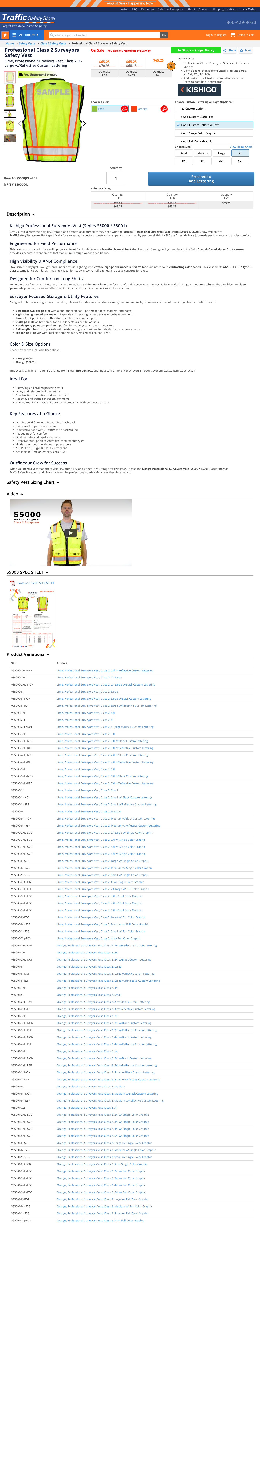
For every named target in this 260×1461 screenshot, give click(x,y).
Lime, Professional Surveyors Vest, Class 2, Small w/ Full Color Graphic (101, 931)
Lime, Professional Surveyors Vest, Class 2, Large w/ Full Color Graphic (101, 917)
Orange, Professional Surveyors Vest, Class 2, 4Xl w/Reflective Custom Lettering (107, 1044)
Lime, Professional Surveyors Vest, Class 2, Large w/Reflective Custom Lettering (107, 705)
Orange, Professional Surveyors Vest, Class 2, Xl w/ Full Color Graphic (100, 1220)
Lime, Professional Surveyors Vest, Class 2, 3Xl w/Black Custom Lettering (102, 741)
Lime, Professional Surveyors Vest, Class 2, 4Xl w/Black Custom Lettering (102, 755)
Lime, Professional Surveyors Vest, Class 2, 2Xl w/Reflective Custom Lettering (105, 670)
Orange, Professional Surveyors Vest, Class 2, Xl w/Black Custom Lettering (103, 1002)
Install (124, 9)
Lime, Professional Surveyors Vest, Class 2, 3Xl (86, 734)
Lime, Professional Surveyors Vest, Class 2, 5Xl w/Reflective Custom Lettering (105, 783)
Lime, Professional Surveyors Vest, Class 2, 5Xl (86, 769)
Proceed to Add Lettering (201, 179)
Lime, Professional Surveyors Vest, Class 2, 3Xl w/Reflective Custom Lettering (105, 748)
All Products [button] (27, 35)
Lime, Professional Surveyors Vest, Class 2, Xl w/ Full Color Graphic (99, 938)
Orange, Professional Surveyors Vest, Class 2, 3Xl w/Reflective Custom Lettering (107, 1030)
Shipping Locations (224, 9)
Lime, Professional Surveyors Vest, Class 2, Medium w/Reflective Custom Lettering (108, 825)
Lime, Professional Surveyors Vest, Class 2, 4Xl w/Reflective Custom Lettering (105, 762)
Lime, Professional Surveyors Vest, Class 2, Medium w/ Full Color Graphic (103, 924)
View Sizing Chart (241, 146)
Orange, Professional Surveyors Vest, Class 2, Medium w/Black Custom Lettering (107, 1093)
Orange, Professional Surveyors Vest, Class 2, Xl (87, 1107)
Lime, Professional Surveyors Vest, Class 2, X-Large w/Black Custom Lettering (105, 727)
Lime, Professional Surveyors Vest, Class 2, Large (87, 691)
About (191, 9)
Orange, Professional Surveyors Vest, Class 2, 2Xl (87, 952)
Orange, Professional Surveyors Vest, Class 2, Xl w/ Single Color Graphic (102, 1164)
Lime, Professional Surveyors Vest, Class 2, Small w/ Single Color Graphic (103, 875)
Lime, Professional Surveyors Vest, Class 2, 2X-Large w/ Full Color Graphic (103, 889)
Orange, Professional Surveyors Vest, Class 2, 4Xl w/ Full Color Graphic (101, 1185)
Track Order (248, 9)
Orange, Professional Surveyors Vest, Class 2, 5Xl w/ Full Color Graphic (101, 1192)
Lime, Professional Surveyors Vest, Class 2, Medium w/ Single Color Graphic (104, 868)
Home (10, 43)
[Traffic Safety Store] (27, 18)
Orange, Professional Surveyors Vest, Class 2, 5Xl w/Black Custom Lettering (104, 1058)
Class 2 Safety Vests (53, 43)
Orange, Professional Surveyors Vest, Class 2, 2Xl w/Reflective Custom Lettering (107, 945)
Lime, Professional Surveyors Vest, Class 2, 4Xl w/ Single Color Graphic (101, 846)
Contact (204, 9)
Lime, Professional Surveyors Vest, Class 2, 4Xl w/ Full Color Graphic (99, 903)
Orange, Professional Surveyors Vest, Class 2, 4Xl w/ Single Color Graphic (103, 1129)
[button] (84, 124)
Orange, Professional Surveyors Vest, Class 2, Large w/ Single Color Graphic (104, 1143)
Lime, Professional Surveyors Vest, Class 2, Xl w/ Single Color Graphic (100, 882)
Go (164, 35)
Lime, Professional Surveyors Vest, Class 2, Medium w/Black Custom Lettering (106, 818)
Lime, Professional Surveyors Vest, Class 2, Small (87, 790)
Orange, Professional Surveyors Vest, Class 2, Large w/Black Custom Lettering (106, 973)
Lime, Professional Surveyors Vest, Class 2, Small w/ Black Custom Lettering (104, 797)
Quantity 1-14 (104, 73)
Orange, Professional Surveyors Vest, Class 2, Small (89, 995)
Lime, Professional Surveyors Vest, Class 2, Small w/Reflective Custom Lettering (107, 804)
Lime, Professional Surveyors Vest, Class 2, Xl (85, 720)
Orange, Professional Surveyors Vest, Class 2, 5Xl (87, 1051)
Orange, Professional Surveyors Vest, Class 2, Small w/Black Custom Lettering (106, 1072)
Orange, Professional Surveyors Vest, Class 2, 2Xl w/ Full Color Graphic (101, 1171)
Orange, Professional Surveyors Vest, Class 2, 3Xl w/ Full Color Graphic (101, 1178)
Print (248, 50)
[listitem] (110, 109)
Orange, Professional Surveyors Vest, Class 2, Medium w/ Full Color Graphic (104, 1206)
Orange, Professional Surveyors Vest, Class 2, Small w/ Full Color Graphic (103, 1213)
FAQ (134, 9)
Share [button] (232, 50)
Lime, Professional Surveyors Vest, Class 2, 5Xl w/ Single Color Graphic (101, 854)
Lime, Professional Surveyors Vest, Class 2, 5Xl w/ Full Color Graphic (99, 910)
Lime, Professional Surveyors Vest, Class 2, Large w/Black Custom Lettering (104, 698)
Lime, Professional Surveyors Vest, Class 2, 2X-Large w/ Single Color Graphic (105, 832)
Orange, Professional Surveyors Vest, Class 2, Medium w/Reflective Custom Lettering (110, 1100)
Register (222, 35)
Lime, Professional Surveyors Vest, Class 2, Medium (89, 811)
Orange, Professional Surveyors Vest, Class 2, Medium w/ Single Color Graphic (106, 1150)
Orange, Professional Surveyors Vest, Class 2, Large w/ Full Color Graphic (103, 1199)
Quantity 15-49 (131, 73)
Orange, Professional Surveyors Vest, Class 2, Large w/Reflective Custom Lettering (108, 980)
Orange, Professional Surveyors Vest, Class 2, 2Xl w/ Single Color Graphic (103, 1114)
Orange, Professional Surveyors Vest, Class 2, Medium (91, 1086)
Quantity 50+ (158, 73)
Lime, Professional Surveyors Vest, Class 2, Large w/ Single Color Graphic (103, 861)
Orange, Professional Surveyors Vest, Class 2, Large (89, 966)
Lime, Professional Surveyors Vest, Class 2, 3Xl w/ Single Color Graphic (101, 839)
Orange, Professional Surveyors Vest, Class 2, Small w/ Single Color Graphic (104, 1157)
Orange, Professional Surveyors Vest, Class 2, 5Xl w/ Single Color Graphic (103, 1136)
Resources (147, 9)
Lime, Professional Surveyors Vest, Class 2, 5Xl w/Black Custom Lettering (102, 776)
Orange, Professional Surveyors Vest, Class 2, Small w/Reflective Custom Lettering (108, 1079)
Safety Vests (27, 43)
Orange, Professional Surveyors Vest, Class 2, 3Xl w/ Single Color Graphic (103, 1121)
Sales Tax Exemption (171, 9)
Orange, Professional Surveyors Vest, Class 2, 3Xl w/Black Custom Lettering (104, 1023)
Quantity (116, 167)
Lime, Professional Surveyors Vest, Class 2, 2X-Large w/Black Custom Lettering (106, 684)
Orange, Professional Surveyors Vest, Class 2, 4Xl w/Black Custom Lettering (104, 1037)
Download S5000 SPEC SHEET (35, 583)
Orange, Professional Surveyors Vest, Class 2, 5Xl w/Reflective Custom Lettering (107, 1065)
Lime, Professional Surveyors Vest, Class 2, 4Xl (86, 712)
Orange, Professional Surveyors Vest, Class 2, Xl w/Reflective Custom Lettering (106, 1009)
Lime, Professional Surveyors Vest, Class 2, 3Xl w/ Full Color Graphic (99, 896)
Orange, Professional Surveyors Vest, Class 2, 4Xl (87, 988)
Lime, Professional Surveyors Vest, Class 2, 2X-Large (89, 677)
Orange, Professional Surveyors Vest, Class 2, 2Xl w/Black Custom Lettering (104, 959)
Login (209, 35)
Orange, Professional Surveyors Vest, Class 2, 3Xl (87, 1016)
